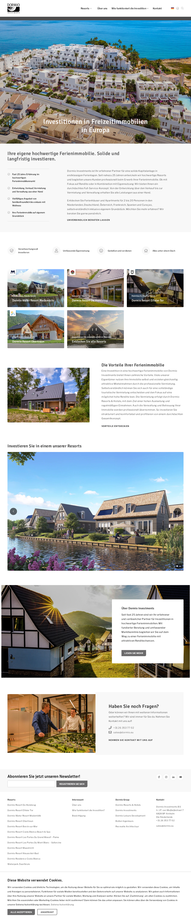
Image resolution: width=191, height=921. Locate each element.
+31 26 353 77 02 (123, 727)
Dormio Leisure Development (130, 815)
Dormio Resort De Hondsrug (21, 805)
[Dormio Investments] (34, 8)
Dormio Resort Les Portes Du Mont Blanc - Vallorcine (34, 842)
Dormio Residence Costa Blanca (23, 858)
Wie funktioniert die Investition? (88, 810)
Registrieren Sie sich (71, 784)
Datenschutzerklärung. (62, 904)
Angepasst (47, 912)
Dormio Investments (125, 810)
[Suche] (182, 8)
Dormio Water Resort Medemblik (24, 815)
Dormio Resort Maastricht (20, 848)
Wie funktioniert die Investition (128, 8)
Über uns (102, 8)
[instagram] (166, 777)
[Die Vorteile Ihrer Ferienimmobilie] (48, 395)
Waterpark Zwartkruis (18, 864)
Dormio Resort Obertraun (20, 821)
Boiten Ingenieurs (124, 821)
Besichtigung (79, 815)
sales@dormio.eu (123, 732)
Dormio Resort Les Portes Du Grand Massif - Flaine (33, 837)
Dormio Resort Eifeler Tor (20, 810)
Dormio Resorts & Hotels (128, 805)
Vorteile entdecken (115, 426)
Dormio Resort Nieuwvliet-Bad (22, 853)
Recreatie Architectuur (127, 826)
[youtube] (181, 777)
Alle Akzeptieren (21, 912)
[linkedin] (173, 777)
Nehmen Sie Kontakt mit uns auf (131, 740)
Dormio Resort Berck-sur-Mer (22, 826)
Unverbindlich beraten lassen (88, 220)
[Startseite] (177, 8)
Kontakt (157, 8)
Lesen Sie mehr (133, 653)
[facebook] (159, 777)
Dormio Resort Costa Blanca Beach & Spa (28, 831)
